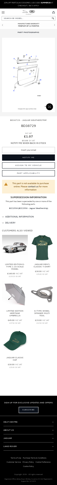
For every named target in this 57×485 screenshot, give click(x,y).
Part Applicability (28, 173)
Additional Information (19, 216)
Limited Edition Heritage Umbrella (15, 313)
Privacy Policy (28, 462)
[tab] (28, 217)
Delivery (10, 223)
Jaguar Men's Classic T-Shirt (42, 265)
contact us (33, 186)
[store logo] (28, 12)
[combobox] (28, 18)
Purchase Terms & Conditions (34, 458)
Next (54, 25)
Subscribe (28, 410)
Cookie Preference (43, 462)
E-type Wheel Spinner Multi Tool (42, 313)
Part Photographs (28, 32)
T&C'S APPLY (33, 6)
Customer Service (14, 462)
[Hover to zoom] (28, 75)
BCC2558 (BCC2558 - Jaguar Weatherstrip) (28, 208)
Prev (2, 25)
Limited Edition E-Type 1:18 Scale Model (15, 266)
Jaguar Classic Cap (15, 358)
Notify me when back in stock (28, 143)
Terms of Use (16, 458)
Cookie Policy (28, 466)
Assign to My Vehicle (28, 165)
